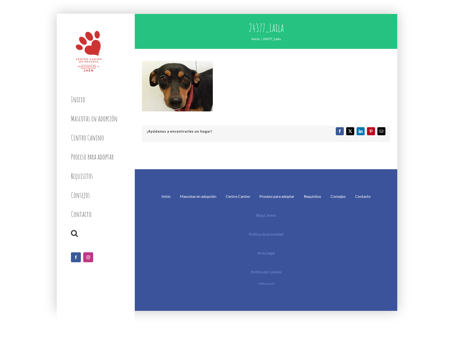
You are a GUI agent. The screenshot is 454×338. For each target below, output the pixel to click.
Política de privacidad (266, 234)
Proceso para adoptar (276, 196)
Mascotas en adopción (198, 196)
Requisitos (312, 196)
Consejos (338, 196)
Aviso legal (266, 253)
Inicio (166, 196)
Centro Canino (238, 196)
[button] (96, 233)
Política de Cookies (266, 272)
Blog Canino (266, 215)
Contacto (363, 196)
